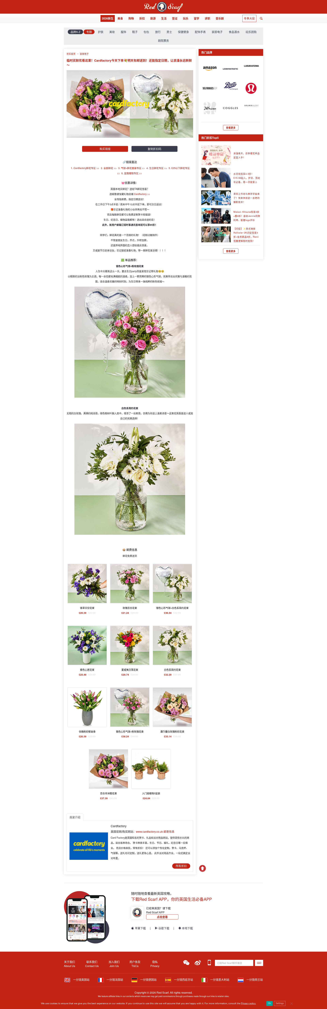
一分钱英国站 (80, 980)
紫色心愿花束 (87, 669)
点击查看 (162, 917)
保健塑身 (183, 32)
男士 (169, 32)
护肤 (100, 32)
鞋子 (135, 32)
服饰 (123, 32)
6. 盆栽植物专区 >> (131, 173)
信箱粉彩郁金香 (87, 731)
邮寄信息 (169, 831)
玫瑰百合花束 (130, 607)
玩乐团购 (251, 32)
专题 (89, 32)
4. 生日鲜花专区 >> (156, 168)
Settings (280, 1003)
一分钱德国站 (148, 980)
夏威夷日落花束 (129, 669)
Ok (269, 1003)
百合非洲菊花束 (108, 793)
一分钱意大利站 (219, 980)
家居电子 (217, 32)
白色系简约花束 (172, 669)
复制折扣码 (154, 149)
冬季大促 (249, 18)
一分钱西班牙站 (183, 980)
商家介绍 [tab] (74, 817)
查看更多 (231, 127)
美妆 (112, 32)
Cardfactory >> (142, 194)
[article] (209, 68)
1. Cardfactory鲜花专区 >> (85, 168)
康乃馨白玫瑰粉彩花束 (172, 731)
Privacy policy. (248, 1003)
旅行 (158, 32)
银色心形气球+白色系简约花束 (172, 607)
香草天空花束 (87, 607)
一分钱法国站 (114, 980)
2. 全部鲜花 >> (108, 168)
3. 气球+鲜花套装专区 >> (131, 168)
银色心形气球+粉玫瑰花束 (130, 731)
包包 (146, 32)
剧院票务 (163, 41)
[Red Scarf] (163, 4)
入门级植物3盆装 (151, 793)
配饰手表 (200, 32)
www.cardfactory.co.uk (149, 831)
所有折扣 (181, 866)
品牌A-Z (75, 32)
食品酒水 (234, 32)
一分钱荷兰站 (254, 980)
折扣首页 (71, 53)
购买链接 (105, 149)
